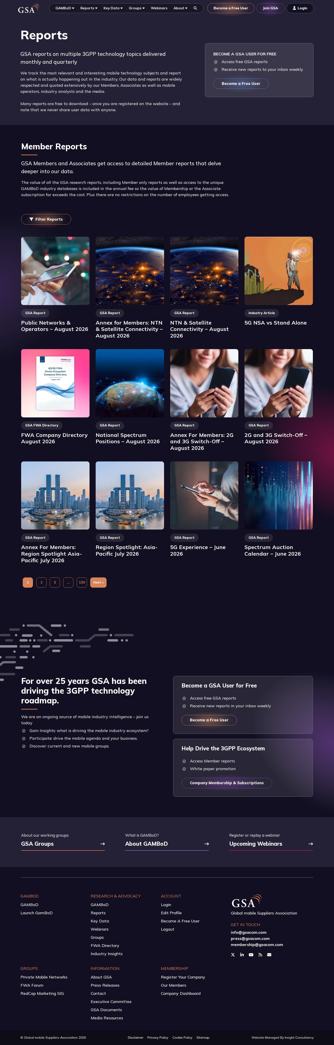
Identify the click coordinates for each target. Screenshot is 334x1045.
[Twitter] (233, 954)
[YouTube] (251, 954)
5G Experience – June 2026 (198, 550)
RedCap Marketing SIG (42, 993)
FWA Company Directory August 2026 (54, 438)
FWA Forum (31, 985)
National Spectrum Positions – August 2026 (128, 438)
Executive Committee (111, 1001)
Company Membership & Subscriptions (227, 782)
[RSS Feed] (261, 954)
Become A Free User (180, 921)
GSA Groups (37, 844)
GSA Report (35, 313)
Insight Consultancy (299, 1037)
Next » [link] (98, 582)
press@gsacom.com (250, 938)
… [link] (68, 582)
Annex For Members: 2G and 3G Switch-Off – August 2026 (202, 441)
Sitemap (203, 1037)
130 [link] (82, 582)
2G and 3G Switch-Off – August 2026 (275, 438)
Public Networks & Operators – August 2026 (54, 326)
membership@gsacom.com (257, 944)
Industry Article (262, 313)
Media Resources (107, 1017)
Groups (97, 937)
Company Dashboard (181, 993)
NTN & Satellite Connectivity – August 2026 (199, 329)
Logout (167, 929)
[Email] (269, 954)
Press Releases (105, 985)
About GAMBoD (146, 844)
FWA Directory (105, 945)
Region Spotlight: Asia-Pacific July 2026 (127, 550)
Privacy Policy (157, 1037)
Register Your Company (183, 977)
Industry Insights (107, 953)
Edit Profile (171, 912)
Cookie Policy (182, 1037)
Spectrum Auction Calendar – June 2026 (272, 550)
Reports (98, 912)
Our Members (173, 985)
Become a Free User (241, 83)
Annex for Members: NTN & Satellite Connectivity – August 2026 (129, 329)
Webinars (100, 929)
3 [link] (55, 582)
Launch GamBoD (36, 912)
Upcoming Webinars (255, 844)
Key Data (100, 921)
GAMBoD (29, 904)
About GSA (101, 977)
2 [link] (41, 582)
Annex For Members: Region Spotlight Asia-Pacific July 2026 (51, 553)
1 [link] (28, 582)
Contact (98, 993)
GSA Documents (106, 1009)
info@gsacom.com (249, 932)
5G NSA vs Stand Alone (275, 322)
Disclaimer (135, 1037)
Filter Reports (49, 219)
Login (166, 904)
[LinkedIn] (242, 954)
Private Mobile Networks (43, 977)
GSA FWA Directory (41, 425)
